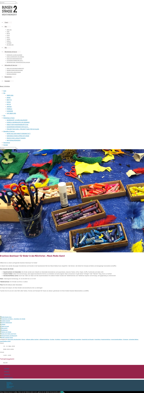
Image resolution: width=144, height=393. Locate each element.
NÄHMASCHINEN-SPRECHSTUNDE (18, 136)
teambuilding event (5, 341)
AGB (8, 385)
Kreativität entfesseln (88, 339)
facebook (6, 371)
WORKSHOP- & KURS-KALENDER (17, 120)
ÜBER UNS (10, 95)
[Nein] (63, 392)
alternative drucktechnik (14, 339)
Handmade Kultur (8, 377)
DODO (9, 102)
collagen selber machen (32, 339)
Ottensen (125, 339)
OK (62, 392)
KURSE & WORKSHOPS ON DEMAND (18, 122)
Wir (4, 93)
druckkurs (57, 339)
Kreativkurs (97, 339)
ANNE (8, 97)
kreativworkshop (105, 339)
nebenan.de (7, 374)
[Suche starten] (17, 148)
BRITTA (9, 100)
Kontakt (5, 145)
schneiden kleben (133, 339)
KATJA (9, 104)
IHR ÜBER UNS (11, 113)
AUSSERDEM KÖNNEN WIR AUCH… (18, 127)
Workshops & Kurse (8, 118)
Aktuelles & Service (9, 131)
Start (4, 91)
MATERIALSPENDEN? (14, 140)
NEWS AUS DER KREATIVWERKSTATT (19, 133)
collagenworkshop (44, 339)
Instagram (6, 368)
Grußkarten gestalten (75, 339)
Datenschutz (10, 386)
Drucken (52, 339)
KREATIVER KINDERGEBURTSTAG (17, 124)
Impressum (10, 384)
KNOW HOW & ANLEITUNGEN (16, 138)
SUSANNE (10, 111)
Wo (4, 115)
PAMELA (9, 109)
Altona (23, 339)
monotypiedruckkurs (116, 339)
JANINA (9, 106)
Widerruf (9, 387)
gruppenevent (65, 339)
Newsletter (6, 142)
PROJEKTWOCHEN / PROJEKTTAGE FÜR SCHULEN (23, 129)
